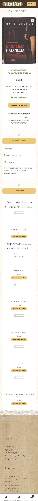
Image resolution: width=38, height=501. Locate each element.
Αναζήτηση (19, 497)
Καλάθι (29, 495)
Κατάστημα (10, 11)
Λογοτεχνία (25, 120)
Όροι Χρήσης (9, 450)
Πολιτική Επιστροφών (12, 453)
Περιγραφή (8, 149)
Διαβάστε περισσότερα (19, 339)
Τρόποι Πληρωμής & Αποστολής (15, 456)
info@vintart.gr (14, 491)
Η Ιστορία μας (9, 447)
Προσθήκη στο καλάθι (19, 105)
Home (3, 11)
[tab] (19, 149)
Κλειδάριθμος (24, 248)
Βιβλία (19, 120)
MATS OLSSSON (25, 206)
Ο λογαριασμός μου (11, 459)
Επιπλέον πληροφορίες (12, 155)
